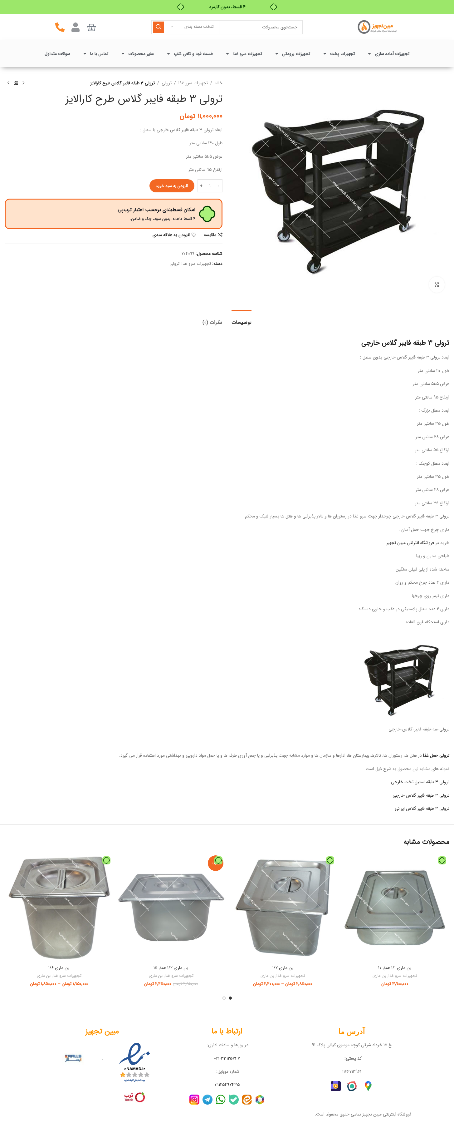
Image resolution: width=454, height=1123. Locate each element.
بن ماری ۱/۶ (59, 967)
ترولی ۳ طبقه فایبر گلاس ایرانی (422, 808)
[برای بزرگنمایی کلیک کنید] (437, 284)
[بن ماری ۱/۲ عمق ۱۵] (171, 907)
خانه (218, 83)
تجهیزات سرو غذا (247, 53)
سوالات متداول (57, 53)
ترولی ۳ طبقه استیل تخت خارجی (419, 782)
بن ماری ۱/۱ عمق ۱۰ (395, 967)
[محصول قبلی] (23, 83)
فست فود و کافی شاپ (193, 53)
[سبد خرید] (91, 27)
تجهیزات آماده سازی (392, 53)
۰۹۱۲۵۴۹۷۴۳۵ (227, 1084)
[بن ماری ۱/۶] (59, 907)
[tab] (241, 319)
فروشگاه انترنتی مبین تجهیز (410, 542)
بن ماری (379, 975)
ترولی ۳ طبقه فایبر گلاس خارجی (421, 795)
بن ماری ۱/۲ (283, 967)
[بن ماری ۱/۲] (283, 907)
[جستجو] (158, 27)
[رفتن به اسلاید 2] (224, 998)
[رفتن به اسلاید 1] (230, 998)
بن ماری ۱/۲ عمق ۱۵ (171, 967)
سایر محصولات (141, 53)
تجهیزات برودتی (296, 53)
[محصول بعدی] (8, 83)
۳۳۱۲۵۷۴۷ (230, 1058)
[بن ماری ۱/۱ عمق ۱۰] (394, 907)
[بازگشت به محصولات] (16, 83)
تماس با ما (99, 53)
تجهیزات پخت (342, 53)
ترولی (167, 83)
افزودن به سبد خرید (172, 186)
